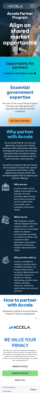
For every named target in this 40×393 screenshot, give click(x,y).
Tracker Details (7, 391)
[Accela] (14, 6)
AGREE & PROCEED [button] (20, 373)
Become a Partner (20, 121)
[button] (36, 318)
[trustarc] (33, 389)
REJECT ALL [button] (20, 380)
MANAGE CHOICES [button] (20, 366)
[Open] (32, 6)
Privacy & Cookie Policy (9, 387)
